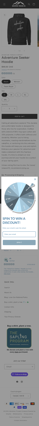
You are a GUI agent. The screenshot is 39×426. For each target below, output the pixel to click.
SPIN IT (19, 242)
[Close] (35, 179)
